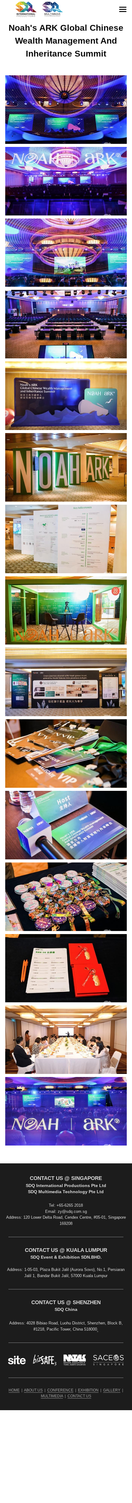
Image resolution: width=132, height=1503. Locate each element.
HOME (14, 1390)
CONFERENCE (60, 1390)
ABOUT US (33, 1390)
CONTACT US (79, 1396)
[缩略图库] (66, 109)
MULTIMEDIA (52, 1396)
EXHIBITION (88, 1390)
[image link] (39, 8)
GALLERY (111, 1390)
